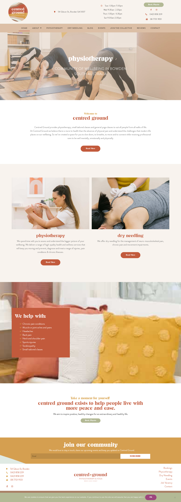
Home (24, 28)
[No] (175, 497)
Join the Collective (121, 28)
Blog (90, 28)
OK (150, 497)
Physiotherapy (54, 28)
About (35, 28)
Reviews (141, 28)
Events (101, 28)
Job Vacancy (166, 482)
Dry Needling (75, 28)
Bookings (168, 468)
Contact (155, 28)
